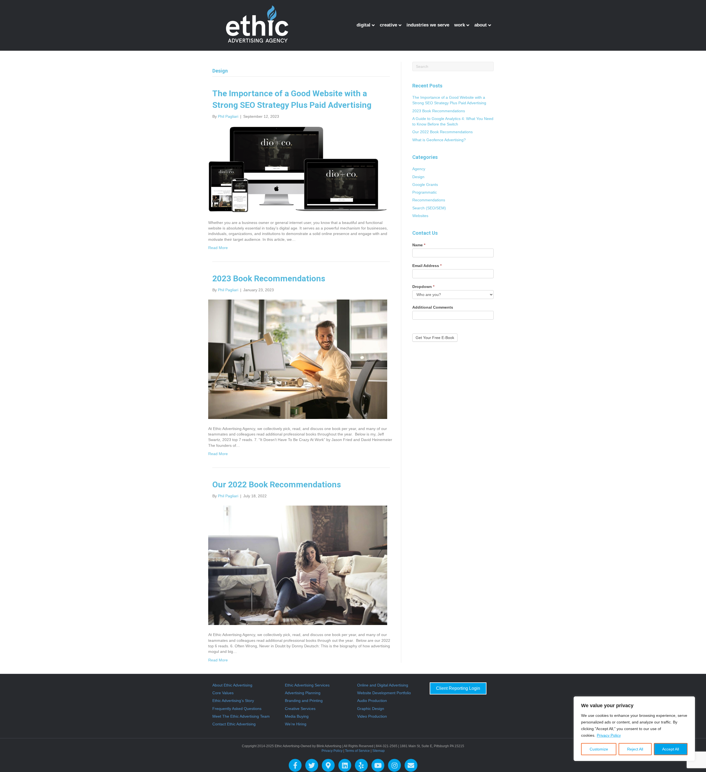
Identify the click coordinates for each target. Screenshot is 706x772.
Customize (599, 749)
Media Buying (297, 716)
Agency (418, 169)
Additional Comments (432, 307)
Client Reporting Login (458, 688)
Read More (218, 247)
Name (418, 245)
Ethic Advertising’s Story (233, 700)
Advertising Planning (302, 693)
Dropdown (423, 286)
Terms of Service (357, 751)
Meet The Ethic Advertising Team (241, 716)
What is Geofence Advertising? (439, 140)
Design (418, 177)
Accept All (670, 749)
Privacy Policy (609, 735)
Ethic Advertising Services (307, 685)
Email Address (427, 265)
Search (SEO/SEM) (429, 208)
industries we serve (428, 25)
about (480, 25)
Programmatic (424, 192)
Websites (420, 215)
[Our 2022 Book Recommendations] (297, 565)
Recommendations (428, 200)
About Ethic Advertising (232, 685)
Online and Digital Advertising (382, 685)
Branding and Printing (304, 700)
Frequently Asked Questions (236, 708)
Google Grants (425, 184)
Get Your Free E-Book (435, 337)
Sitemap (378, 751)
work (459, 25)
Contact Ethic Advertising (234, 724)
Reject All (635, 749)
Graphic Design (370, 708)
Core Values (223, 693)
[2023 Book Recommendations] (297, 359)
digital (363, 25)
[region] (634, 728)
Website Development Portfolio (384, 693)
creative (388, 25)
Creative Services (300, 708)
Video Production (372, 716)
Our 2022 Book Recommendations (276, 484)
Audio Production (372, 700)
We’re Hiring (295, 724)
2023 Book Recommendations (268, 278)
